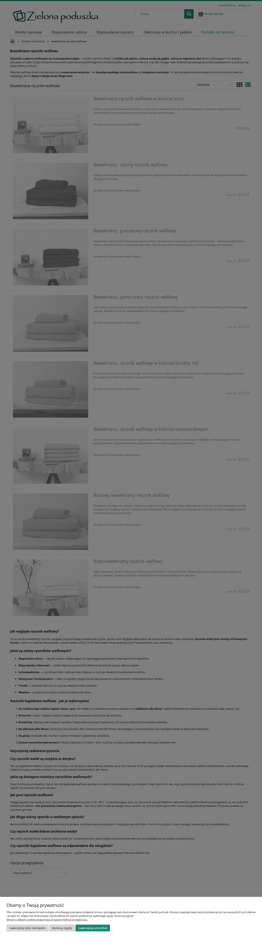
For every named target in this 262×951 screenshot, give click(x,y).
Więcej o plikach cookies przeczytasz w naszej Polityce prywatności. (47, 919)
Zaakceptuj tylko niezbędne (27, 928)
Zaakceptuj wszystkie (92, 928)
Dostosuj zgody (62, 928)
